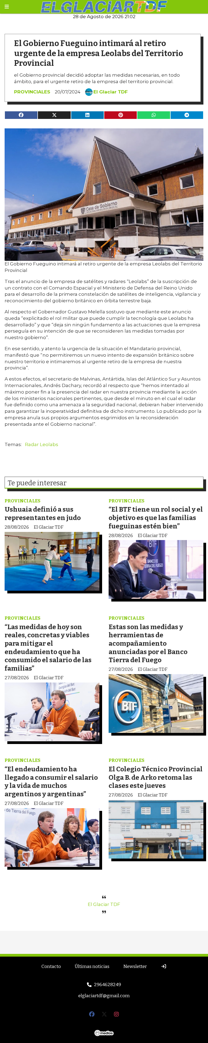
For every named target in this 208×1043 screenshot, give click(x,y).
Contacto (51, 966)
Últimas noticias (92, 966)
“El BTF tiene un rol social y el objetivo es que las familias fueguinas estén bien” (156, 517)
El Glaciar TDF (110, 92)
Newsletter (135, 966)
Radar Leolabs (41, 444)
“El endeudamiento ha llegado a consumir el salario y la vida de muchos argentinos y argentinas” (51, 781)
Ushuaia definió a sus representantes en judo (43, 513)
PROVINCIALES (32, 92)
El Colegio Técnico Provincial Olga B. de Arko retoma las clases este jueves (156, 777)
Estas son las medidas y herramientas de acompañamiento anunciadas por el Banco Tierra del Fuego (148, 643)
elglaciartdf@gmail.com (104, 996)
